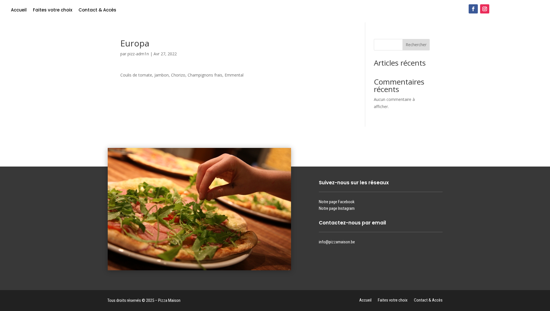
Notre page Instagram (337, 208)
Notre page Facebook (337, 201)
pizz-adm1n (138, 53)
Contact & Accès (97, 10)
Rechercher (416, 44)
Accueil (19, 10)
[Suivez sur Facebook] (473, 8)
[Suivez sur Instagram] (484, 8)
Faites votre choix (52, 10)
